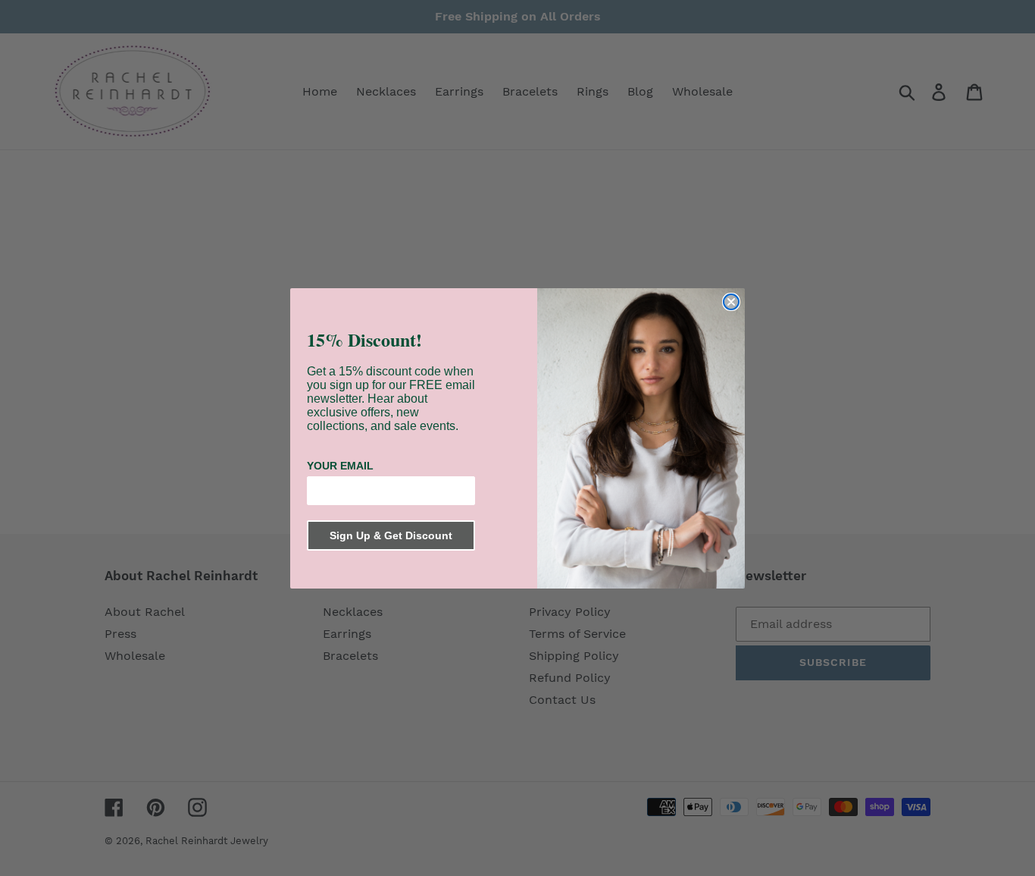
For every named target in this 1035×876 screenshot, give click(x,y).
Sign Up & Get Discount (391, 535)
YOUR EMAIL (340, 466)
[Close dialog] (731, 301)
